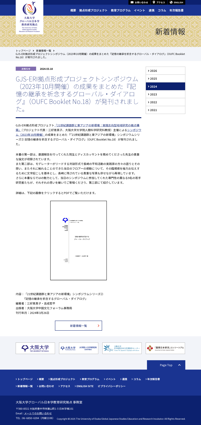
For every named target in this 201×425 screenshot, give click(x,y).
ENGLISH (178, 2)
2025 (153, 78)
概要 (73, 10)
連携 (151, 10)
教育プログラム (121, 10)
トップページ (23, 50)
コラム (162, 10)
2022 (153, 102)
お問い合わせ (141, 2)
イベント (139, 10)
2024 (153, 86)
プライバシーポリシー (113, 386)
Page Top (166, 365)
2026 (153, 71)
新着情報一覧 (43, 50)
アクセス (160, 2)
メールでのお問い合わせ (38, 413)
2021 (153, 110)
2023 (153, 94)
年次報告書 (176, 10)
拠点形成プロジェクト (93, 10)
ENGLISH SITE (85, 386)
